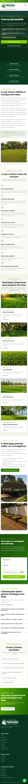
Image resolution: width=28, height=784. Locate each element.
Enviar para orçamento (14, 576)
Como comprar (4, 742)
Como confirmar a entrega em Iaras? (11, 619)
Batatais (2, 759)
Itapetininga (3, 768)
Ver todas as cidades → (8, 682)
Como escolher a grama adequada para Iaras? (12, 615)
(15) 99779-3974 (4, 775)
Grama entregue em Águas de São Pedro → (14, 663)
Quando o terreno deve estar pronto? (12, 623)
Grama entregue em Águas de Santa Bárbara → (12, 673)
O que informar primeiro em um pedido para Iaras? (12, 609)
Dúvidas (2, 745)
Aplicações (3, 740)
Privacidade (3, 747)
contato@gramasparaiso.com (7, 777)
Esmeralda (3, 756)
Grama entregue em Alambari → (11, 659)
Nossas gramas (4, 739)
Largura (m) (5, 565)
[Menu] (25, 5)
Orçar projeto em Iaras (14, 41)
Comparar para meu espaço (14, 45)
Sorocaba (3, 770)
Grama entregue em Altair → (10, 678)
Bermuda (3, 761)
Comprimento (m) (7, 559)
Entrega (2, 744)
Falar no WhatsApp (8, 708)
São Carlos (3, 758)
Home (2, 9)
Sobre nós (3, 737)
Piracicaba (3, 774)
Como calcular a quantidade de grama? (12, 628)
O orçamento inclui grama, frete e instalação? (11, 633)
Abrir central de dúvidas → (7, 604)
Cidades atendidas (5, 749)
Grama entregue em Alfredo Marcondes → (13, 667)
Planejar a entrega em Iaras (10, 470)
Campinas (3, 772)
